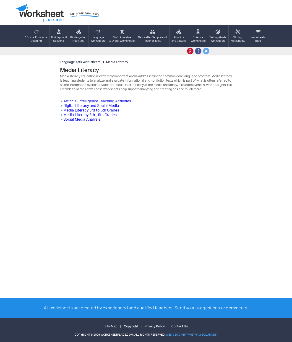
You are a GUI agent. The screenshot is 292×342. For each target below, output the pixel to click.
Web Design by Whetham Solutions (191, 334)
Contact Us (179, 326)
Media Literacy (117, 62)
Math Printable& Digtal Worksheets (122, 39)
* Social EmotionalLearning (36, 39)
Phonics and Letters (179, 39)
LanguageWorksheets (98, 39)
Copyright (131, 326)
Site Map (110, 326)
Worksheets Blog (258, 39)
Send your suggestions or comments (211, 308)
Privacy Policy (155, 326)
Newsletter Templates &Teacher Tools (152, 39)
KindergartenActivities (78, 39)
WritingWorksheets (237, 39)
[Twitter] (206, 51)
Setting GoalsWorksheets (217, 39)
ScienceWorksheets (198, 39)
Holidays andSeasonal (59, 39)
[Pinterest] (190, 51)
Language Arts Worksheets (80, 62)
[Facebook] (198, 51)
